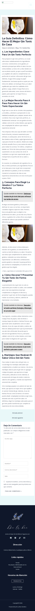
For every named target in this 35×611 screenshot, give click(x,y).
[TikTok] (20, 538)
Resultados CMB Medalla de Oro (17, 565)
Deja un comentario (8, 48)
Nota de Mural (17, 567)
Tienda (17, 563)
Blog (17, 48)
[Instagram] (15, 538)
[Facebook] (11, 538)
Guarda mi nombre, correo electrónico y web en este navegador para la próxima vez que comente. (17, 484)
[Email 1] (24, 538)
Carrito (17, 569)
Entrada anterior (17, 413)
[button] (17, 581)
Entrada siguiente (17, 418)
